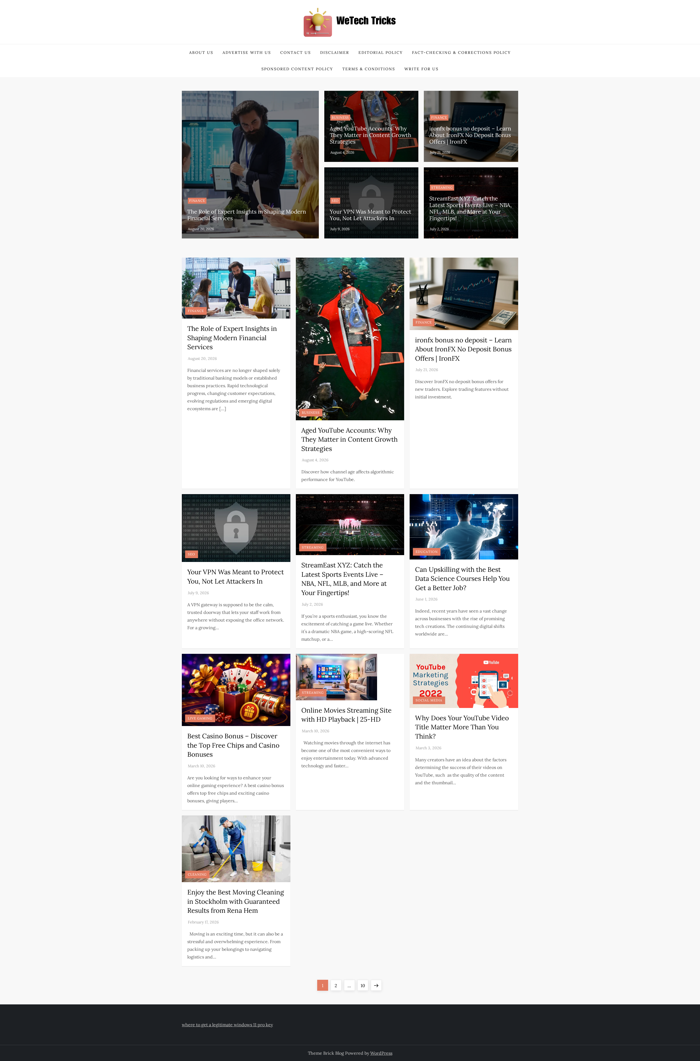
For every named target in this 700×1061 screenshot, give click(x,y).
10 (364, 985)
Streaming (442, 187)
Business (340, 117)
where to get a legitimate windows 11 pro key (227, 1024)
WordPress (381, 1053)
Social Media (429, 700)
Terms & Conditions (368, 68)
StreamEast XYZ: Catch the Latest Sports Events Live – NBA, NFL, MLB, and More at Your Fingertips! (470, 208)
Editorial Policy (380, 52)
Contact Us (295, 52)
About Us (201, 52)
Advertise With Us (247, 52)
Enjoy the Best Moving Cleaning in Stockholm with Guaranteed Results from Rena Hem (235, 901)
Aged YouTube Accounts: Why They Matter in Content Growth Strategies (370, 135)
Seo (335, 201)
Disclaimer (334, 52)
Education (427, 552)
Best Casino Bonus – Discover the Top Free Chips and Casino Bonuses (233, 745)
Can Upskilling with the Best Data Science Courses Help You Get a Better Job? (462, 578)
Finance (197, 201)
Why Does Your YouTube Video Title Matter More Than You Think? (462, 727)
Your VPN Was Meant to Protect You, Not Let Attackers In (370, 214)
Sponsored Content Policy (297, 68)
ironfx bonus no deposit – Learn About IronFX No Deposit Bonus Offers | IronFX (470, 135)
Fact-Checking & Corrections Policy (461, 52)
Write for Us (421, 68)
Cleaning (197, 874)
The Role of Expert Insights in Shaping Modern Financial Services (246, 214)
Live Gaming (200, 718)
